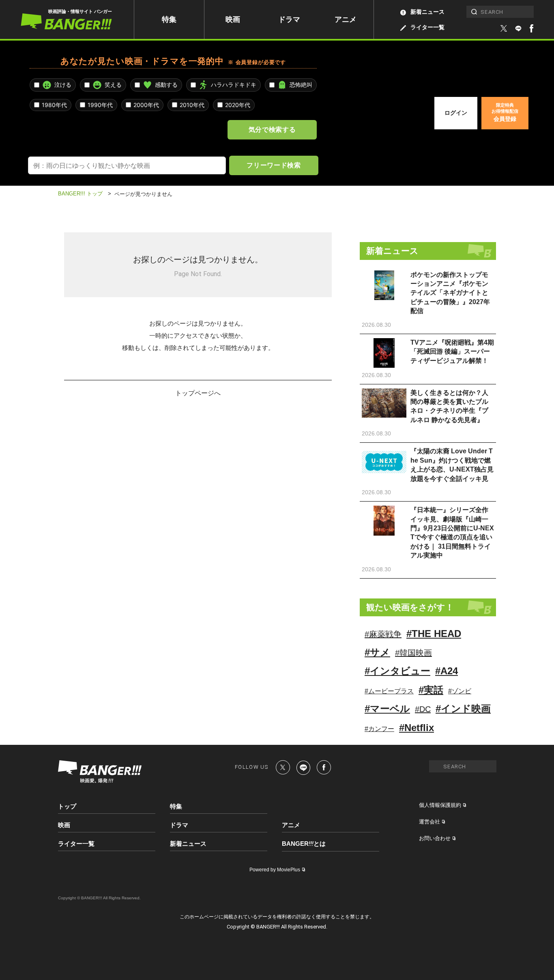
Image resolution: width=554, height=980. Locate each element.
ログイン (455, 112)
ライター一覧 (427, 27)
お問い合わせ (435, 838)
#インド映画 (463, 708)
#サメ (377, 652)
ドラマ (289, 19)
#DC (423, 709)
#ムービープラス (389, 691)
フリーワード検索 (274, 165)
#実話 (431, 689)
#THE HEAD (433, 633)
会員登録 (505, 112)
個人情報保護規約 (440, 805)
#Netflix (416, 727)
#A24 (446, 670)
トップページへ (198, 393)
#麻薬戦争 (383, 634)
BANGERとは (304, 843)
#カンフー (379, 728)
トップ (67, 806)
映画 (232, 19)
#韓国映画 (413, 652)
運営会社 (429, 822)
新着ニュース (427, 12)
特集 (169, 19)
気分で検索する (272, 129)
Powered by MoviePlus (274, 870)
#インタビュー (397, 670)
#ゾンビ (459, 691)
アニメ (345, 19)
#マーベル (387, 708)
